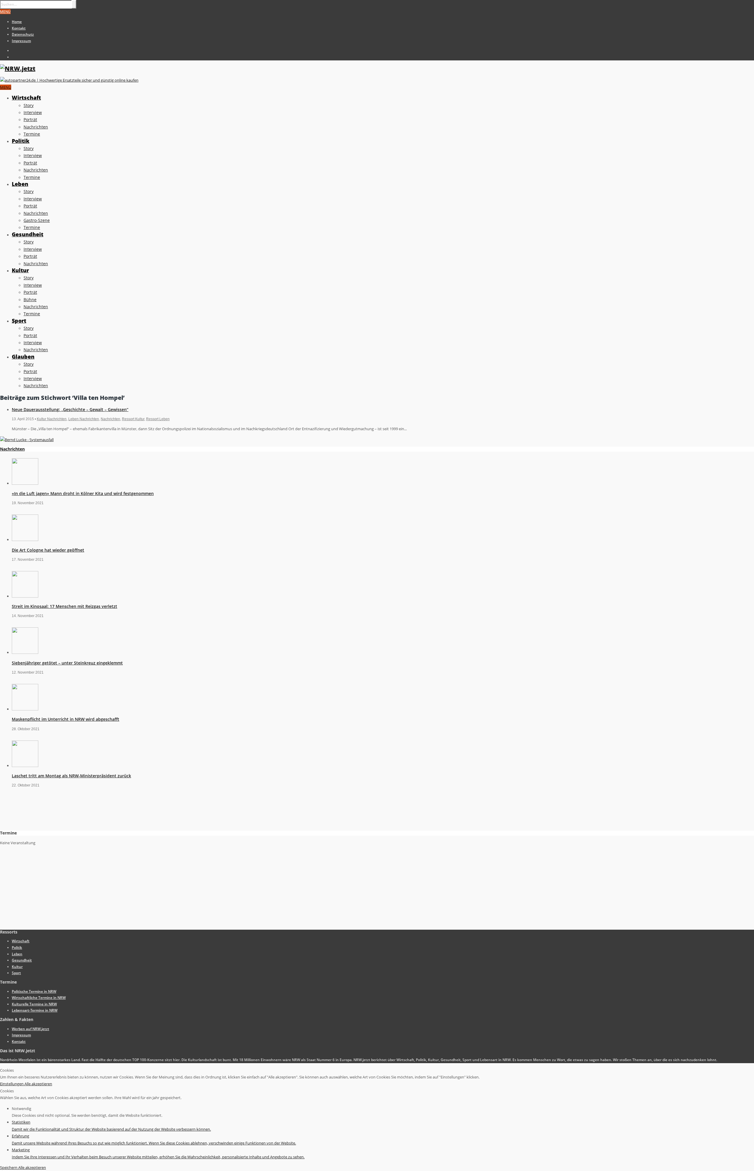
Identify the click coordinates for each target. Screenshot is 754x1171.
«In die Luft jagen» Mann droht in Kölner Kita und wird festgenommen (83, 493)
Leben (20, 183)
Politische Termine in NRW (34, 991)
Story (29, 105)
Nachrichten (36, 127)
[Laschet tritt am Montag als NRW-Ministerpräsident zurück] (25, 765)
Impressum (21, 40)
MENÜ (5, 11)
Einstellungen (12, 1083)
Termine (32, 134)
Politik (20, 140)
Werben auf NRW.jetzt (30, 1028)
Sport (19, 320)
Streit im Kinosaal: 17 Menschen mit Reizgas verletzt (64, 606)
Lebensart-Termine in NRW (34, 1010)
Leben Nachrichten (83, 419)
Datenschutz (23, 34)
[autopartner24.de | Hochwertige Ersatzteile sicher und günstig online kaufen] (69, 80)
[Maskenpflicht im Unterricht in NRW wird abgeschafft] (25, 709)
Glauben (23, 356)
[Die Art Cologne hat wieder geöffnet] (25, 539)
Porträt (30, 119)
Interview (33, 112)
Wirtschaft (26, 97)
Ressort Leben (158, 419)
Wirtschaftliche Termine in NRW (39, 997)
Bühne (30, 299)
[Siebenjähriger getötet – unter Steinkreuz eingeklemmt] (25, 652)
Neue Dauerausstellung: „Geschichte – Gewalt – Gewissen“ (70, 409)
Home (17, 21)
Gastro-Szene (37, 220)
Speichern (9, 1167)
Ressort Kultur (133, 419)
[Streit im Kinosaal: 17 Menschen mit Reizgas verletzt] (25, 596)
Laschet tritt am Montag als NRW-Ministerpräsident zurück (71, 776)
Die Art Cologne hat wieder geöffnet (48, 550)
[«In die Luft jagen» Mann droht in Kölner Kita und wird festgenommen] (25, 483)
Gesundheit (27, 234)
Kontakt (19, 28)
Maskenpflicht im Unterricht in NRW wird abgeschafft (65, 719)
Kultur (20, 270)
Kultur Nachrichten (52, 419)
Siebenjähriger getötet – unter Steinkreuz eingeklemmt (67, 663)
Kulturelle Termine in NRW (34, 1004)
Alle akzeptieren (38, 1083)
